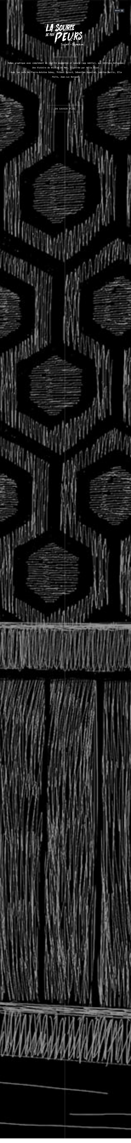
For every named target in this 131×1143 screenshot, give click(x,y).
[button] (119, 11)
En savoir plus (65, 109)
